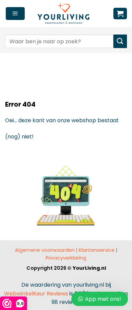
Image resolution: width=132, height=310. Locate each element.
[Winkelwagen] (120, 13)
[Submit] (120, 41)
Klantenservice (96, 250)
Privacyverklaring (66, 257)
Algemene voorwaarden (44, 250)
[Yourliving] (66, 13)
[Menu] (15, 13)
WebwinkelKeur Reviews (36, 293)
